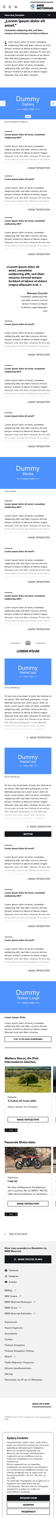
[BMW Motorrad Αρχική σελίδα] (41, 6)
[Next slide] (53, 103)
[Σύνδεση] (9, 6)
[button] (4, 7)
